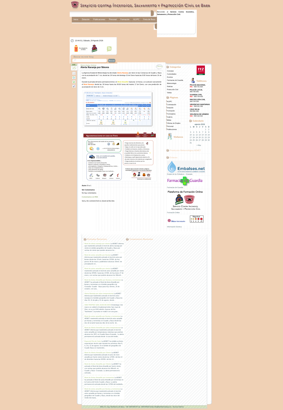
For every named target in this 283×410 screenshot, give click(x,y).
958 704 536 (197, 100)
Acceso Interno (178, 407)
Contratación (171, 104)
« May (199, 145)
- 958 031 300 (200, 105)
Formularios (171, 114)
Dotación (85, 19)
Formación (124, 19)
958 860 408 (194, 110)
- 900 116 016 (199, 115)
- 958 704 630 (196, 95)
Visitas (169, 92)
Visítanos (178, 137)
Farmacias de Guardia (175, 80)
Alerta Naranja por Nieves (94, 67)
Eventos (170, 77)
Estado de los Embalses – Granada (179, 174)
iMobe (169, 120)
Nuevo (159, 66)
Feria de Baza (149, 19)
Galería (169, 117)
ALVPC (136, 19)
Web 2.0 (103, 407)
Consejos (170, 71)
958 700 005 (196, 90)
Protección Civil (172, 89)
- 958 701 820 (198, 86)
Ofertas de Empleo (173, 123)
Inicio (76, 19)
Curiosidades (171, 74)
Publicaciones (99, 19)
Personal (113, 19)
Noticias (93, 65)
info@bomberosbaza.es (162, 407)
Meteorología (85, 65)
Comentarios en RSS (90, 197)
